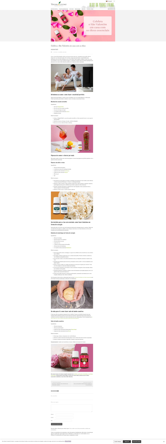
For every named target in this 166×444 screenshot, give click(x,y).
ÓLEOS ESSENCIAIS (63, 9)
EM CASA (71, 9)
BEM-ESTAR (77, 9)
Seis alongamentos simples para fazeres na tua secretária (83, 383)
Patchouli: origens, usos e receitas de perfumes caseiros (60, 383)
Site (51, 420)
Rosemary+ (67, 170)
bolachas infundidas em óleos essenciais (82, 277)
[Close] (163, 441)
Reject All (127, 441)
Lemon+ (68, 111)
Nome (52, 414)
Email (52, 417)
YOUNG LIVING (90, 9)
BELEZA (83, 9)
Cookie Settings (117, 441)
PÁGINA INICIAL (54, 9)
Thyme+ (66, 172)
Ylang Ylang (73, 329)
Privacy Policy (68, 441)
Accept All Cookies (136, 441)
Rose (69, 331)
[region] (83, 441)
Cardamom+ (68, 247)
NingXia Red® (60, 106)
